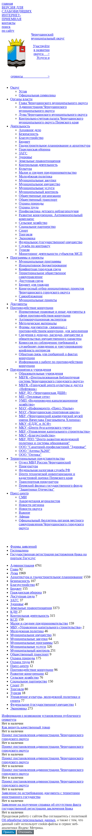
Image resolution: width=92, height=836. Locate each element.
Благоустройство (22, 585)
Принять (8, 832)
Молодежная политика (27, 631)
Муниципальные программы (31, 642)
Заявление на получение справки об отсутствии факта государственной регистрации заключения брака (41, 806)
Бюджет (16, 588)
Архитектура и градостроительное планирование (46, 577)
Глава (14, 569)
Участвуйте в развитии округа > (41, 50)
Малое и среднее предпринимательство (39, 623)
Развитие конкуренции (27, 673)
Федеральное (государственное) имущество (42, 704)
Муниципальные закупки (29, 639)
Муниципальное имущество (31, 635)
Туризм (15, 693)
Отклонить (25, 832)
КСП (14, 619)
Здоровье (17, 604)
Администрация (22, 565)
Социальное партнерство (28, 681)
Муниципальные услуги (28, 646)
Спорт (14, 685)
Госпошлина (19, 550)
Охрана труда (20, 662)
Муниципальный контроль (30, 650)
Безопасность (20, 581)
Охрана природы (22, 658)
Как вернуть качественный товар (26, 727)
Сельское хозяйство (24, 677)
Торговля (17, 689)
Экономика (18, 708)
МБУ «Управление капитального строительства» (46, 627)
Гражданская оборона (26, 592)
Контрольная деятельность (29, 615)
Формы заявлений (23, 546)
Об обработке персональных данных (28, 820)
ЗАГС (14, 600)
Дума (14, 573)
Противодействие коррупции (31, 670)
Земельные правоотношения (31, 608)
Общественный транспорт (29, 654)
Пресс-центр (19, 666)
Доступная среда (22, 596)
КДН (14, 612)
